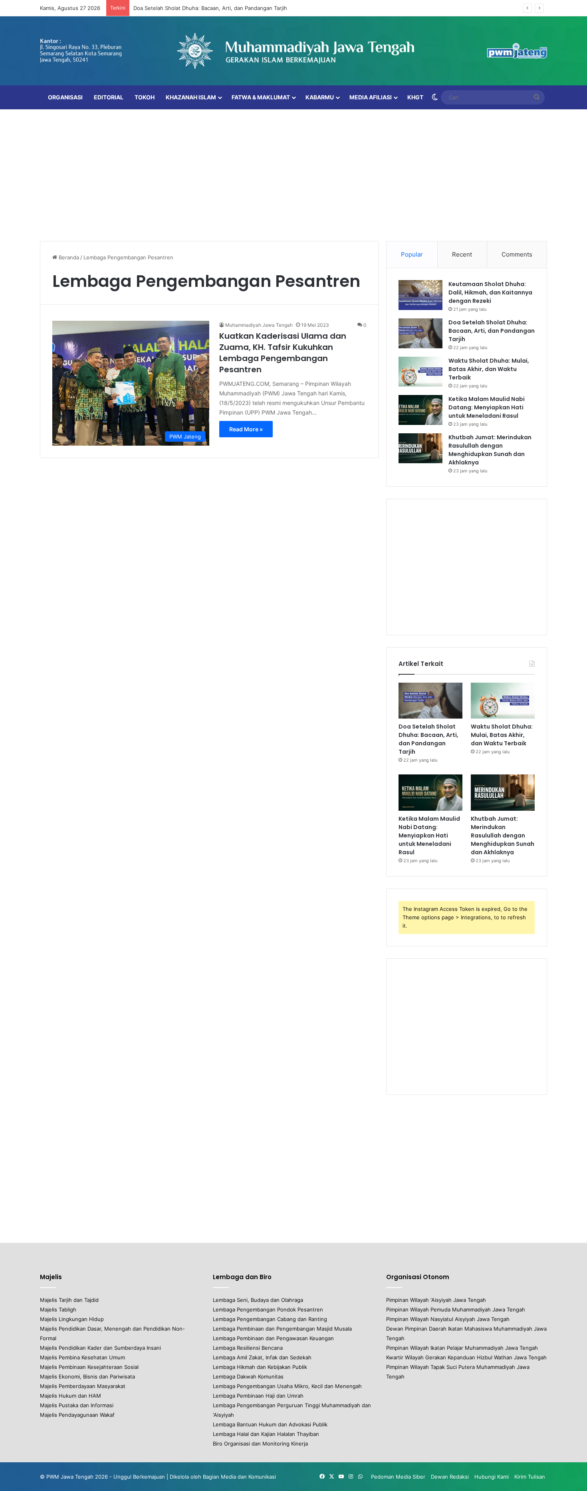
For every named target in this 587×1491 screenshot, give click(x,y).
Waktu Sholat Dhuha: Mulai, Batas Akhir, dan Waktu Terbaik (488, 369)
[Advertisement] (293, 173)
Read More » (246, 429)
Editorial (108, 97)
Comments (517, 254)
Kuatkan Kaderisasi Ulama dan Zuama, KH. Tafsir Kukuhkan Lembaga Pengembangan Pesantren (282, 352)
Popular (412, 254)
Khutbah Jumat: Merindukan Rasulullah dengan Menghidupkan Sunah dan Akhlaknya (489, 449)
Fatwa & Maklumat (261, 97)
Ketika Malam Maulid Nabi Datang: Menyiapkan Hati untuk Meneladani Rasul (486, 407)
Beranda (68, 257)
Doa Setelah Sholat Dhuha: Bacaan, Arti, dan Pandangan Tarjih (210, 8)
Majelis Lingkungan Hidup (72, 1319)
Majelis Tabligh (58, 1309)
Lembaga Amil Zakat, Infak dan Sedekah (262, 1357)
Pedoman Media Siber (398, 1476)
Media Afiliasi (370, 97)
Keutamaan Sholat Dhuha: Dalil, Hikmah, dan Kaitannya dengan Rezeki (490, 292)
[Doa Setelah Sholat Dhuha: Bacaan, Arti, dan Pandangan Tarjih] (420, 333)
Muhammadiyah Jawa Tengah (259, 325)
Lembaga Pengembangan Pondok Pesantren (268, 1309)
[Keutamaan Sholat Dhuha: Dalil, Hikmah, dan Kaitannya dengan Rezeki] (420, 295)
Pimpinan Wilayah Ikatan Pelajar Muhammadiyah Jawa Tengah (462, 1348)
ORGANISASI (65, 97)
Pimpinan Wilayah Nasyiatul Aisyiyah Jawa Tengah (448, 1319)
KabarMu (319, 97)
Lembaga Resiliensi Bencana (248, 1348)
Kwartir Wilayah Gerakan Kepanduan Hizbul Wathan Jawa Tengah (466, 1357)
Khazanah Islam (191, 97)
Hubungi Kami (491, 1476)
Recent (462, 254)
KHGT (415, 97)
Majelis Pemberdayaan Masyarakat (82, 1386)
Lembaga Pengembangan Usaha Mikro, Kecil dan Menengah (287, 1386)
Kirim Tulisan (529, 1476)
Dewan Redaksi (450, 1476)
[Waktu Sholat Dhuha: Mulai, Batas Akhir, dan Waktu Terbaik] (420, 372)
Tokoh (145, 97)
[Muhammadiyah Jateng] (293, 50)
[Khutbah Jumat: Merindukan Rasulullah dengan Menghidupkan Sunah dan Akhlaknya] (420, 448)
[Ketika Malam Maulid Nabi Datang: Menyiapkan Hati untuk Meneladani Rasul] (420, 410)
